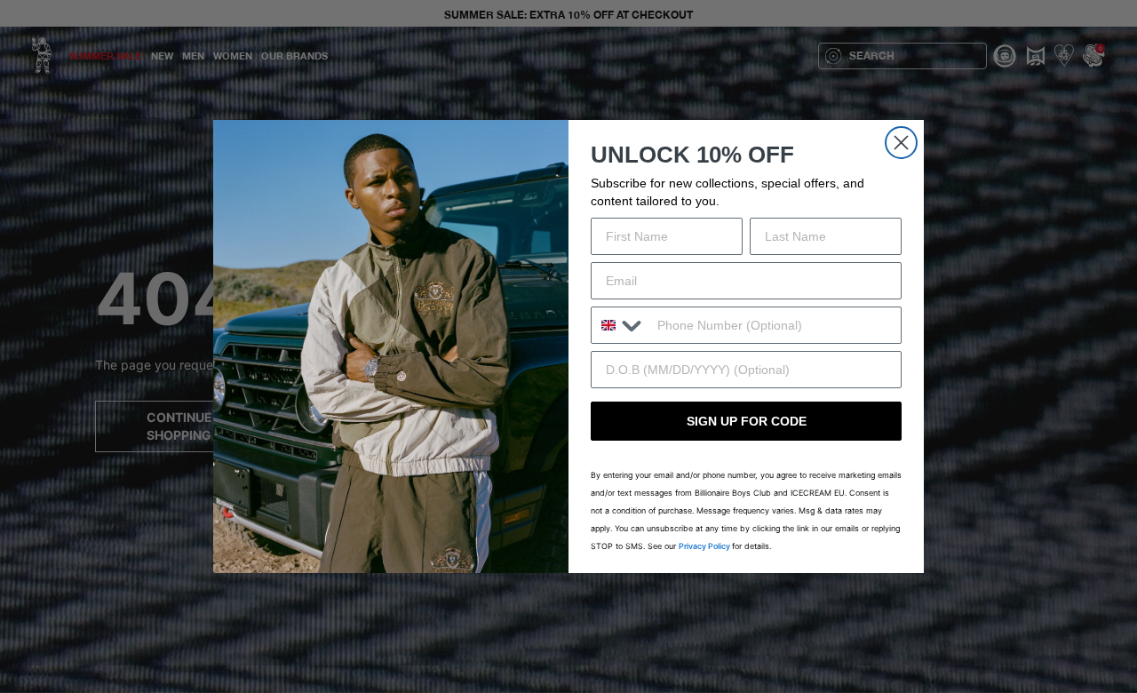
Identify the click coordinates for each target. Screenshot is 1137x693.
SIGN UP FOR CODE (747, 421)
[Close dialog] (901, 142)
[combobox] (620, 325)
